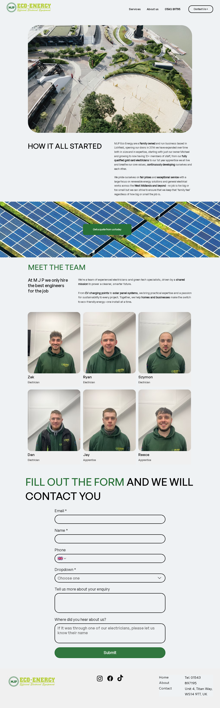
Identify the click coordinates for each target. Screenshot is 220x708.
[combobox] (110, 578)
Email (61, 510)
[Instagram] (100, 678)
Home (164, 677)
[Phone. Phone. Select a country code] (62, 558)
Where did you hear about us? (80, 619)
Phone (60, 549)
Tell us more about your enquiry (82, 589)
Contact (165, 688)
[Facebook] (110, 678)
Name (61, 530)
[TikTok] (120, 678)
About (164, 682)
